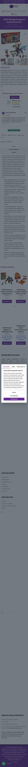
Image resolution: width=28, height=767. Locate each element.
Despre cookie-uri (21, 366)
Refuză (14, 392)
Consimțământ (6, 366)
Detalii (13, 366)
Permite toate (14, 399)
